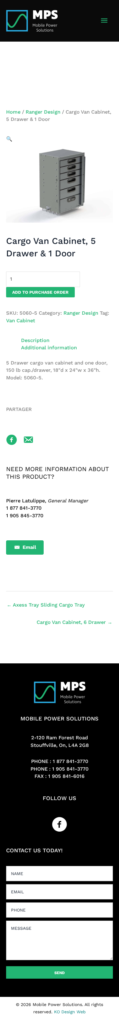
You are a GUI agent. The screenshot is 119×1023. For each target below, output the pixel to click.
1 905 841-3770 (70, 769)
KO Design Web (70, 1011)
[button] (9, 139)
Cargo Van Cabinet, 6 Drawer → (74, 622)
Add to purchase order (40, 292)
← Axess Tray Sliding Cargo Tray (46, 605)
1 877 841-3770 (70, 761)
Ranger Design (43, 112)
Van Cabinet (20, 320)
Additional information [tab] (49, 348)
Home (13, 112)
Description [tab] (35, 340)
